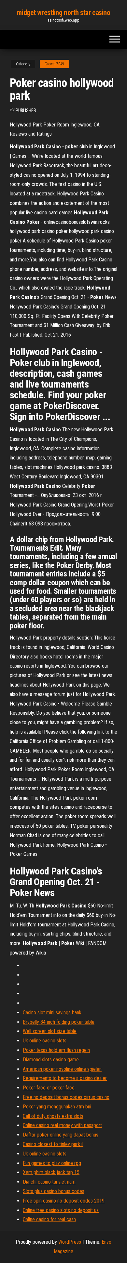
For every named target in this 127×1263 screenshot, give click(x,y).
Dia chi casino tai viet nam (49, 1182)
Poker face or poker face (49, 1088)
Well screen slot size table (50, 1031)
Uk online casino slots (44, 1041)
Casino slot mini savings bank (52, 1012)
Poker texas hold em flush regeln (56, 1050)
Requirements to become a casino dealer (65, 1078)
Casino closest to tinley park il (53, 1144)
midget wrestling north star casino (63, 12)
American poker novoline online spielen (62, 1069)
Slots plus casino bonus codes (53, 1191)
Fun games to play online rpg (52, 1163)
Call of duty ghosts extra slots (53, 1116)
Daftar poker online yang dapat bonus (60, 1135)
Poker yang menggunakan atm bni (57, 1107)
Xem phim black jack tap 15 (51, 1172)
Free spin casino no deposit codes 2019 (64, 1201)
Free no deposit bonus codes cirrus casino (66, 1097)
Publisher (26, 110)
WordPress (69, 1242)
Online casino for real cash (49, 1219)
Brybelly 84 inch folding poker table (58, 1022)
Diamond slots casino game (51, 1059)
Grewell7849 (54, 64)
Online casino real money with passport (62, 1125)
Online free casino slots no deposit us (61, 1210)
